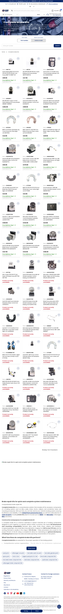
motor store (15, 556)
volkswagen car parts (18, 553)
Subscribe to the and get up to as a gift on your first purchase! (31, 1)
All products (7, 585)
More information (9, 30)
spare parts (6, 556)
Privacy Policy (7, 578)
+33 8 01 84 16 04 (28, 585)
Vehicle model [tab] (39, 40)
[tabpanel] (31, 45)
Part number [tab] (24, 40)
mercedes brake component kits (12, 560)
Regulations (7, 576)
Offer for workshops (53, 4)
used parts (6, 553)
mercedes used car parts (34, 553)
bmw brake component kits (48, 556)
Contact (6, 587)
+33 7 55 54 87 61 (28, 583)
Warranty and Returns (9, 580)
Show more (31, 548)
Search (57, 46)
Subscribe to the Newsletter (11, 589)
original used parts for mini (29, 556)
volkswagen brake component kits (12, 563)
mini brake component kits (31, 560)
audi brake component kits (49, 560)
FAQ (5, 582)
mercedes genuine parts (51, 553)
